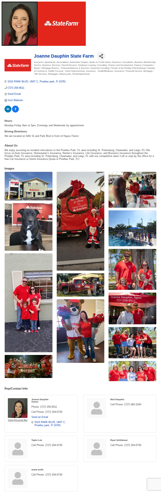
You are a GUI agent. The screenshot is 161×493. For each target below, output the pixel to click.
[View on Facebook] (15, 111)
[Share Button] (101, 56)
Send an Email (39, 417)
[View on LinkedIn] (8, 111)
